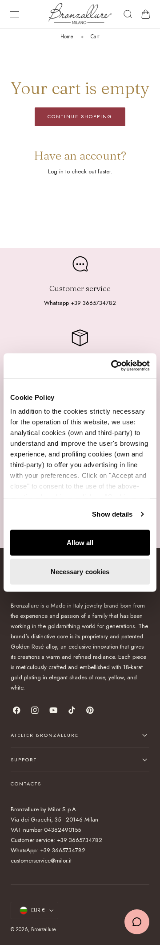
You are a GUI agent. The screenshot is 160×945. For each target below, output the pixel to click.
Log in (56, 171)
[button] (15, 14)
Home (66, 36)
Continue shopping (80, 116)
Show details (112, 514)
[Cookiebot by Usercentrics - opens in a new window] (113, 366)
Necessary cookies (80, 571)
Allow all (80, 542)
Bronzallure (43, 929)
